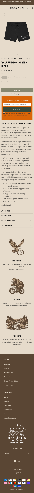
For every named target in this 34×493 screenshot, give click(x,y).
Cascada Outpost (10, 418)
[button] (2, 8)
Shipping (16, 94)
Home (3, 58)
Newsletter (8, 410)
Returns (6, 368)
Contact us (7, 414)
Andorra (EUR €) (15, 473)
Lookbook (7, 405)
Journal (6, 401)
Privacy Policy (9, 385)
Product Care (8, 373)
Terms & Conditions (11, 381)
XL (4, 81)
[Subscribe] (28, 454)
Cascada (14, 489)
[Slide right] (21, 55)
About (6, 397)
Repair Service (9, 377)
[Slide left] (13, 55)
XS (4, 77)
